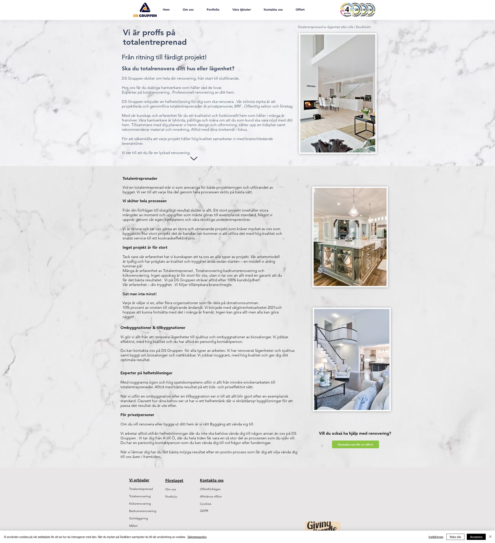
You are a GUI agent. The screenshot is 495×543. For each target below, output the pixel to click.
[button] (211, 496)
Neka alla (455, 537)
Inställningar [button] (435, 537)
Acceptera (476, 537)
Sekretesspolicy (197, 537)
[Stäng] (490, 537)
